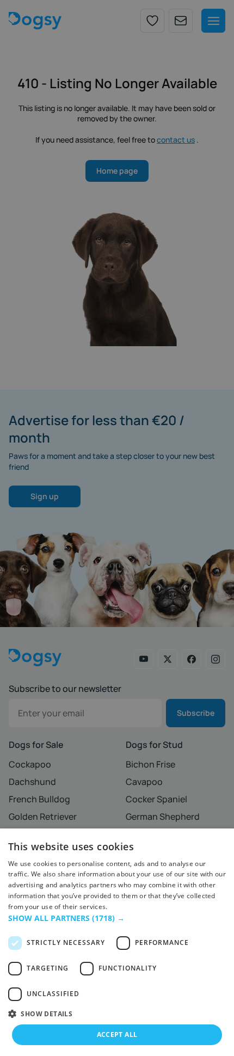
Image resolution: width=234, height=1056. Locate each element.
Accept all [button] (117, 1034)
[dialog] (117, 942)
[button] (117, 918)
